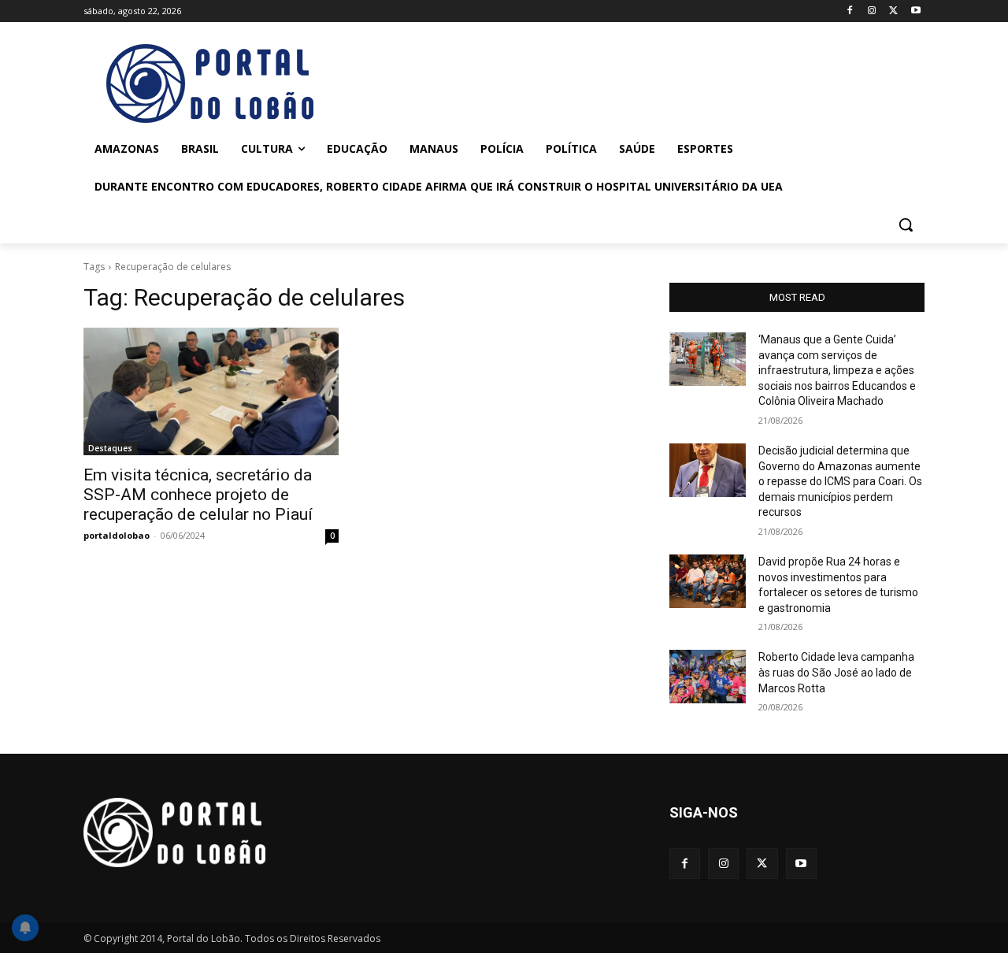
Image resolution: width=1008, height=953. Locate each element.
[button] (906, 224)
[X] (893, 11)
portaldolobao (116, 535)
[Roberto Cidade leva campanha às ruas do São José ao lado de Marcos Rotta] (707, 676)
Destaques (110, 448)
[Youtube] (915, 11)
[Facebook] (850, 11)
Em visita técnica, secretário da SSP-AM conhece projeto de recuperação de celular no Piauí (198, 494)
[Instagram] (872, 11)
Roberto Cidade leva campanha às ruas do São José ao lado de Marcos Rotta (836, 672)
